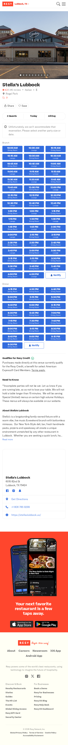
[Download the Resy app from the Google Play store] (46, 624)
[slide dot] (20, 75)
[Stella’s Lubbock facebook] (7, 490)
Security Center (14, 717)
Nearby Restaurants (16, 688)
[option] (34, 45)
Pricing (37, 696)
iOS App (55, 651)
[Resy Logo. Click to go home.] (8, 4)
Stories (9, 692)
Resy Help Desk (41, 704)
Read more (7, 439)
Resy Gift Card (13, 713)
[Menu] (63, 4)
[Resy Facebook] (38, 676)
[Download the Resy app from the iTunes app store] (21, 624)
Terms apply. (38, 370)
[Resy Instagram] (26, 676)
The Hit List (11, 700)
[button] (58, 4)
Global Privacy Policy (19, 733)
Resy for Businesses (44, 692)
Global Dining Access (16, 709)
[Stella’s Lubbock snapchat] (20, 490)
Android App (34, 656)
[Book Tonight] (3, 97)
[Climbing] (7, 97)
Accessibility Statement (33, 735)
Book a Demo (40, 688)
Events (9, 704)
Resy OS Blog (40, 700)
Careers (24, 651)
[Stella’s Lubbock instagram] (13, 490)
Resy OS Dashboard (43, 709)
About (11, 651)
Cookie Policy (50, 733)
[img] (3, 93)
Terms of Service (36, 733)
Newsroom (40, 651)
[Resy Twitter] (32, 676)
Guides (9, 696)
